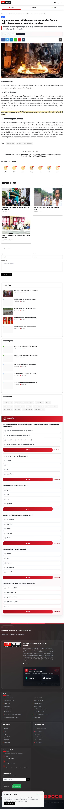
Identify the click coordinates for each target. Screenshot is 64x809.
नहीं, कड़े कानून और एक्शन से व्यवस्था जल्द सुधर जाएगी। (19, 435)
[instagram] (49, 796)
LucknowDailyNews (19, 406)
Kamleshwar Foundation (40, 709)
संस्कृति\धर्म (6, 740)
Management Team (9, 701)
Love (23, 172)
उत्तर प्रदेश (6, 729)
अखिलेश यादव (10, 524)
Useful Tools (7, 703)
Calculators (7, 706)
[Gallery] (58, 2)
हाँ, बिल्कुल (9, 460)
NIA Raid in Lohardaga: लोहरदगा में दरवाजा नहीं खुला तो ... (15, 208)
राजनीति (5, 734)
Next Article (36, 152)
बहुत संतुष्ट (9, 490)
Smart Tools (4, 634)
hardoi (31, 402)
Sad (49, 172)
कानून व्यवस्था (9, 563)
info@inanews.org (10, 763)
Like (5, 172)
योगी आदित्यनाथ (10, 519)
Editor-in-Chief (38, 698)
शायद (8, 465)
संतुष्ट (8, 494)
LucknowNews (39, 402)
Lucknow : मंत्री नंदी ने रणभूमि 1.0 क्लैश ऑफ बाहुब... (26, 373)
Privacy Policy (38, 731)
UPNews (48, 402)
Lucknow (29, 406)
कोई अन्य (8, 538)
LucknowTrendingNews (51, 406)
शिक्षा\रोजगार (7, 742)
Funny (31, 172)
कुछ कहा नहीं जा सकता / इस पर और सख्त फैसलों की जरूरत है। (20, 444)
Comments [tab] (7, 249)
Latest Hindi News (27, 143)
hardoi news (18, 402)
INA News (19, 143)
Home (2, 14)
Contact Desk (13, 634)
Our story (26, 664)
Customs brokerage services (11, 717)
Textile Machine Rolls (39, 712)
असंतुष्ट (8, 499)
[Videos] (55, 2)
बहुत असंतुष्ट (9, 504)
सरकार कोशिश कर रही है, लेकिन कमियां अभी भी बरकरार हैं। (19, 440)
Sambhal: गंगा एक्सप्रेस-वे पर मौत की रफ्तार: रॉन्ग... (25, 346)
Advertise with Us (38, 701)
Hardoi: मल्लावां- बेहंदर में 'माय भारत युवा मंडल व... (25, 364)
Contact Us (37, 717)
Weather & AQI (38, 703)
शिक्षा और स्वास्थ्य (10, 567)
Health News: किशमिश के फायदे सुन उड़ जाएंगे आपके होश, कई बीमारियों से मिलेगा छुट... (47, 155)
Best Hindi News (8, 709)
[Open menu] (51, 2)
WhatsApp (17, 786)
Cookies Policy (39, 737)
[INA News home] (6, 3)
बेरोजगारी (9, 554)
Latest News (21, 634)
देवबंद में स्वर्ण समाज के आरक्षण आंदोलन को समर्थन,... (26, 318)
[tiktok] (60, 796)
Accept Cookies (10, 803)
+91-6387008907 (10, 758)
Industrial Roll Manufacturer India (13, 714)
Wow (57, 172)
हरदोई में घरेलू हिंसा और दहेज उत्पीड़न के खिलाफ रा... (25, 299)
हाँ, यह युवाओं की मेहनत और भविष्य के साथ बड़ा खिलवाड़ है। (20, 431)
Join (28, 779)
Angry (40, 172)
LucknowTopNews (8, 406)
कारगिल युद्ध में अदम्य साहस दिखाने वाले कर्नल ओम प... (26, 290)
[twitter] (45, 796)
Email (34, 254)
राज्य (6, 14)
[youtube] (56, 796)
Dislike (14, 172)
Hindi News (17, 409)
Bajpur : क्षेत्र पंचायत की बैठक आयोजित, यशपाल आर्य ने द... (16, 236)
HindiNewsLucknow (39, 409)
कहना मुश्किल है (10, 474)
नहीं (7, 469)
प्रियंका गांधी (9, 533)
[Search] (61, 2)
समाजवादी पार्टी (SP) (11, 592)
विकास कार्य (9, 572)
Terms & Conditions (40, 729)
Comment (4, 261)
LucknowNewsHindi (27, 409)
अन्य (7, 606)
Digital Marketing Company (41, 714)
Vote (28, 450)
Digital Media (37, 706)
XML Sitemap (38, 742)
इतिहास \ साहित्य (7, 737)
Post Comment (7, 274)
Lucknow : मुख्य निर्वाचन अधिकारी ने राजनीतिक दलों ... (26, 383)
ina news (25, 402)
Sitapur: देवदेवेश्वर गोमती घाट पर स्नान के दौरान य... (25, 308)
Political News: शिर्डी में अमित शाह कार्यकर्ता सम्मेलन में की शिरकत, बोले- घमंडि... (17, 155)
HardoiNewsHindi (8, 409)
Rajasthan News (10, 143)
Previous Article (26, 152)
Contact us (7, 786)
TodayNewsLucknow (38, 406)
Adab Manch (7, 712)
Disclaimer (38, 734)
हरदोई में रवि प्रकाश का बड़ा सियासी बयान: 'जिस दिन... (26, 355)
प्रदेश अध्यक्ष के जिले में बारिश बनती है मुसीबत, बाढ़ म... (47, 208)
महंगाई (8, 558)
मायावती (8, 529)
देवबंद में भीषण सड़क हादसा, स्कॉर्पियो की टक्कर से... (25, 327)
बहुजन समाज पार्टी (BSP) (12, 597)
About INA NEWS (8, 698)
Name (3, 254)
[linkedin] (53, 796)
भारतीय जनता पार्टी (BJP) (12, 588)
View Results (57, 450)
